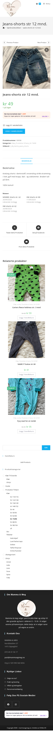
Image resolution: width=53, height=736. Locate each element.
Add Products (25, 462)
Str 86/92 (13, 522)
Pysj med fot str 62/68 (26, 421)
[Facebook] (8, 704)
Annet (8, 562)
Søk (4, 443)
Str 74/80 (33, 143)
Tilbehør (9, 535)
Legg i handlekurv (14, 131)
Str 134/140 (14, 503)
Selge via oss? (12, 678)
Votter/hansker (15, 551)
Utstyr (8, 482)
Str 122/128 (14, 500)
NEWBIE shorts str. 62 (12, 197)
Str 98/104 (14, 525)
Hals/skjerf (14, 538)
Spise (8, 574)
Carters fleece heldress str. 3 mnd (26, 307)
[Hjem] (4, 28)
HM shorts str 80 (33, 197)
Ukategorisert (10, 554)
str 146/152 (14, 506)
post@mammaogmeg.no (15, 657)
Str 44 (12, 509)
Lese (8, 568)
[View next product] (48, 42)
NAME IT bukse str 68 (26, 364)
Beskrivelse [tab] (26, 161)
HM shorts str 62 (9, 206)
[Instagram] (15, 704)
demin (16, 146)
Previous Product (12, 42)
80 (12, 146)
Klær (13, 143)
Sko (7, 531)
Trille (8, 578)
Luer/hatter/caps (16, 541)
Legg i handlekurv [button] (26, 318)
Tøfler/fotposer (15, 548)
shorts (26, 146)
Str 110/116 (14, 497)
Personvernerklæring (14, 689)
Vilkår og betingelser (14, 685)
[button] (13, 125)
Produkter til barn (22, 143)
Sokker (12, 544)
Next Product (41, 42)
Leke (8, 565)
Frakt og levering (13, 682)
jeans (21, 146)
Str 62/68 (37, 304)
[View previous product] (4, 42)
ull (11, 528)
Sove (8, 571)
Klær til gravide (11, 475)
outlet (19, 304)
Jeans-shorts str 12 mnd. (32, 28)
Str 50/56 (13, 513)
